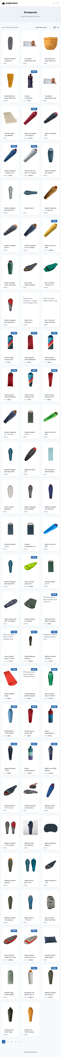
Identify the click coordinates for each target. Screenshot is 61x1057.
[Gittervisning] (54, 27)
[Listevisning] (58, 27)
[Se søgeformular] (54, 3)
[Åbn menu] (57, 3)
